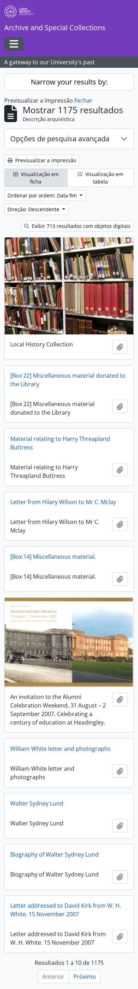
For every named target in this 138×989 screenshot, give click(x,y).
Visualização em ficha (39, 178)
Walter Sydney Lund (36, 803)
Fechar (83, 100)
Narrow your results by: (69, 82)
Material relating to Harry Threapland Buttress (60, 443)
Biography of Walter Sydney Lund (54, 854)
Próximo (84, 976)
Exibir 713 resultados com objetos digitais (80, 226)
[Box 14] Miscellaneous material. (53, 557)
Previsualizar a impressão (45, 160)
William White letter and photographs (60, 749)
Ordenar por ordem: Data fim (42, 195)
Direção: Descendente (34, 209)
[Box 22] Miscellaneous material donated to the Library (68, 380)
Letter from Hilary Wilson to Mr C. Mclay (63, 502)
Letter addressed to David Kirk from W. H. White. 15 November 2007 (65, 910)
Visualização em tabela (103, 178)
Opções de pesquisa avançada (59, 138)
